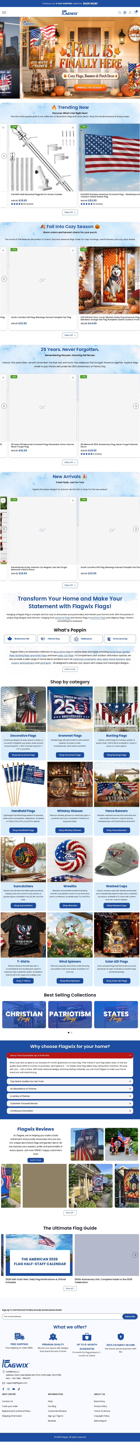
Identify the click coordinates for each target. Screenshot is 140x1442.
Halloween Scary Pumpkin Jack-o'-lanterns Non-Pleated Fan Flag (60, 195)
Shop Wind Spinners (70, 980)
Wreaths (70, 886)
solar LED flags (65, 655)
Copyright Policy (102, 1416)
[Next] (136, 156)
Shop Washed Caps (116, 905)
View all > (70, 1212)
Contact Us (7, 1401)
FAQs (50, 1401)
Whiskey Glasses (70, 811)
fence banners (117, 659)
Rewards (52, 1420)
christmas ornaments (84, 659)
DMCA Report (100, 1420)
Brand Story (99, 1401)
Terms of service (102, 1411)
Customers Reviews (57, 1411)
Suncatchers (23, 886)
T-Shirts (23, 961)
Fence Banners (117, 811)
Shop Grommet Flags (70, 754)
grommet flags (38, 655)
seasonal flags (63, 617)
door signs (102, 659)
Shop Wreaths (70, 905)
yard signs (45, 662)
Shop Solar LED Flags (116, 980)
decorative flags (62, 651)
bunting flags (22, 655)
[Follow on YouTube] (13, 1389)
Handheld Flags (23, 811)
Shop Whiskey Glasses (70, 830)
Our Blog (52, 1406)
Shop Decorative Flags (23, 754)
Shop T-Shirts (23, 980)
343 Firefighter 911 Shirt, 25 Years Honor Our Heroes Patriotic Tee (60, 445)
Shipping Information (12, 1416)
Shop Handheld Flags (23, 830)
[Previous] (4, 156)
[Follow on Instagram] (8, 1389)
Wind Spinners (70, 961)
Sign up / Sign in (55, 1416)
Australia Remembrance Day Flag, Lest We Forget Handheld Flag (59, 568)
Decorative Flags (23, 735)
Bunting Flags (116, 735)
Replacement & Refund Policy (16, 1411)
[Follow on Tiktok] (19, 1389)
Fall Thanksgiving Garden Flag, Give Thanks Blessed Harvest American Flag (60, 318)
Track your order (10, 1406)
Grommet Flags (70, 735)
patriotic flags (98, 617)
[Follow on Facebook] (3, 1389)
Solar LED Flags (116, 961)
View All (68, 212)
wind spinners (27, 662)
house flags (115, 651)
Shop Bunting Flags (116, 754)
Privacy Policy (100, 1406)
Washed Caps (116, 886)
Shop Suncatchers (23, 905)
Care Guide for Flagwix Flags (117, 1279)
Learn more (35, 1160)
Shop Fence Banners (117, 830)
